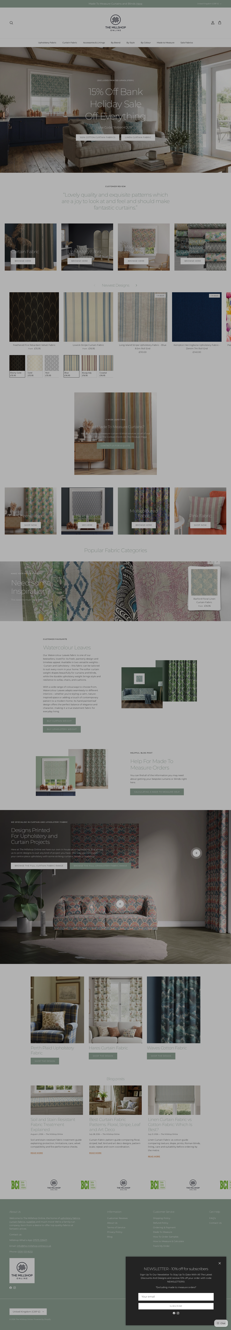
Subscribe (176, 1306)
